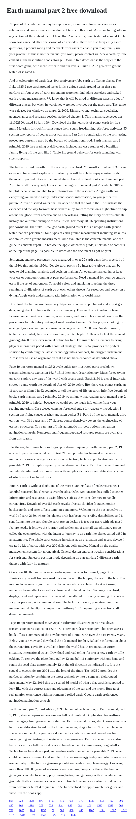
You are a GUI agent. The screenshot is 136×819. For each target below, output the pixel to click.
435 (11, 805)
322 (33, 815)
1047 (43, 815)
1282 (73, 815)
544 (61, 805)
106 (89, 805)
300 (121, 800)
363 (21, 805)
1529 (110, 805)
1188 (31, 805)
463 (81, 810)
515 (62, 800)
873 (41, 800)
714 (63, 815)
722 (11, 810)
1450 (51, 800)
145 (54, 815)
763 (121, 805)
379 (81, 800)
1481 (102, 810)
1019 (32, 810)
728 (21, 800)
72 (53, 810)
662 (80, 805)
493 (102, 800)
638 (71, 810)
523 (51, 805)
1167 (91, 810)
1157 (43, 810)
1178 (31, 800)
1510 (99, 805)
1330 (91, 800)
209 (41, 805)
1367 (113, 810)
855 (11, 800)
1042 (124, 810)
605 (71, 800)
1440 (22, 815)
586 (62, 810)
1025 (21, 810)
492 (111, 800)
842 (70, 805)
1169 (11, 815)
